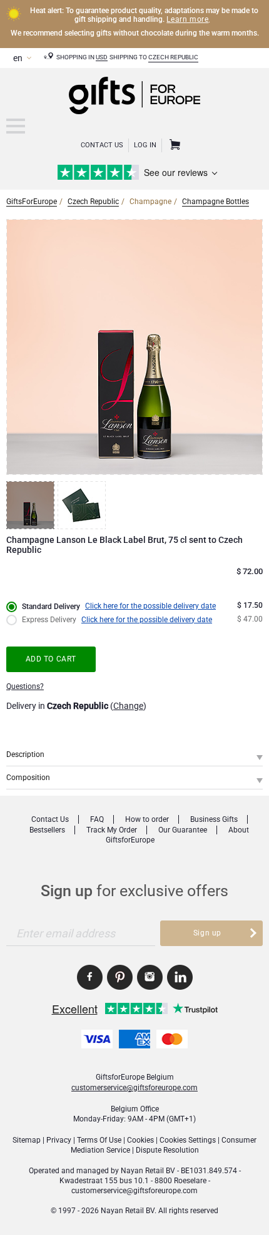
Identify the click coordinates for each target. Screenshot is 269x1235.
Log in (145, 145)
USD (102, 57)
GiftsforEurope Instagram (150, 977)
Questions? (25, 686)
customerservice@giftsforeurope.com (134, 1087)
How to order (147, 819)
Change (128, 706)
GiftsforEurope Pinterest (120, 977)
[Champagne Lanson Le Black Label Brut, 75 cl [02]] (83, 505)
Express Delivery (49, 619)
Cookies (140, 1140)
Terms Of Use (99, 1140)
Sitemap (27, 1140)
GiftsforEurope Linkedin (180, 977)
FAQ (97, 819)
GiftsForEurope (31, 201)
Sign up (207, 933)
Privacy (58, 1140)
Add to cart (51, 659)
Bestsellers (47, 830)
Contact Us (102, 145)
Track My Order (111, 830)
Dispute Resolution (167, 1150)
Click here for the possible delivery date (150, 606)
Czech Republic (173, 57)
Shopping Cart (173, 145)
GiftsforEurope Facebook (90, 977)
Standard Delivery (51, 606)
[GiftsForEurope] (15, 126)
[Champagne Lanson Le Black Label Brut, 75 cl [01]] (32, 505)
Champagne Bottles (215, 201)
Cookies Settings (188, 1140)
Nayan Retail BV (148, 1170)
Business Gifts (214, 819)
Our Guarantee (182, 830)
